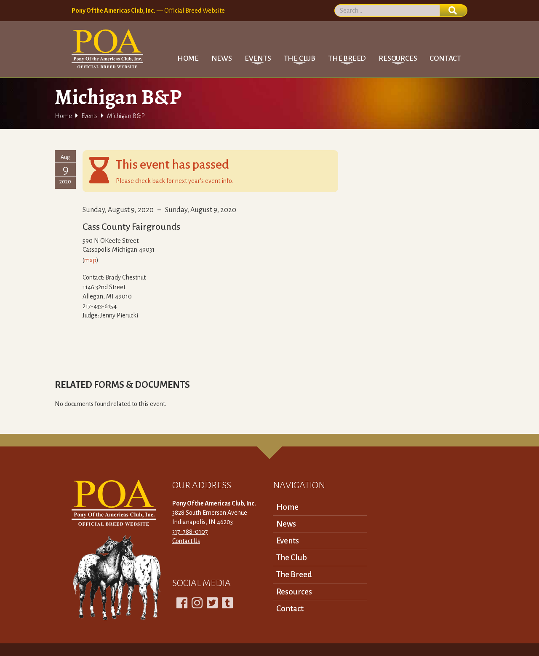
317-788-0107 (190, 531)
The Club (291, 557)
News (221, 58)
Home (187, 58)
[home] (107, 49)
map (90, 260)
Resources (294, 591)
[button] (258, 58)
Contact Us (186, 541)
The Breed (294, 574)
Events (89, 116)
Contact (445, 58)
